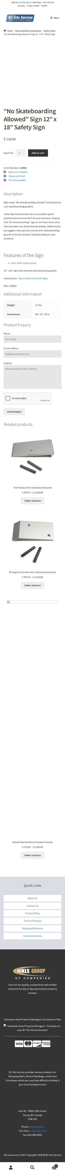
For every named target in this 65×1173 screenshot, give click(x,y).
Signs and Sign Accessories (28, 30)
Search (32, 1167)
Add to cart (38, 152)
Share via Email (17, 176)
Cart (50, 1165)
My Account (11, 1167)
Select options (32, 500)
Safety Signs (50, 30)
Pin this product (17, 180)
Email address (11, 348)
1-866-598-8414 (48, 2)
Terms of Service (32, 920)
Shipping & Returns (32, 928)
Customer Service (32, 935)
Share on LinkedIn (18, 171)
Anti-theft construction (24, 263)
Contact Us (32, 905)
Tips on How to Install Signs (33, 278)
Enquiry (8, 363)
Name (7, 333)
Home (10, 30)
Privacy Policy (32, 913)
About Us (32, 898)
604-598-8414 (24, 2)
